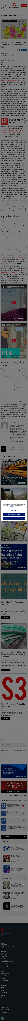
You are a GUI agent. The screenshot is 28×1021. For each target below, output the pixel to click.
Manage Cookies (14, 510)
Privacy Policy (5, 506)
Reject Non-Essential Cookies (14, 518)
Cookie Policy (11, 506)
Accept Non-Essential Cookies (14, 514)
